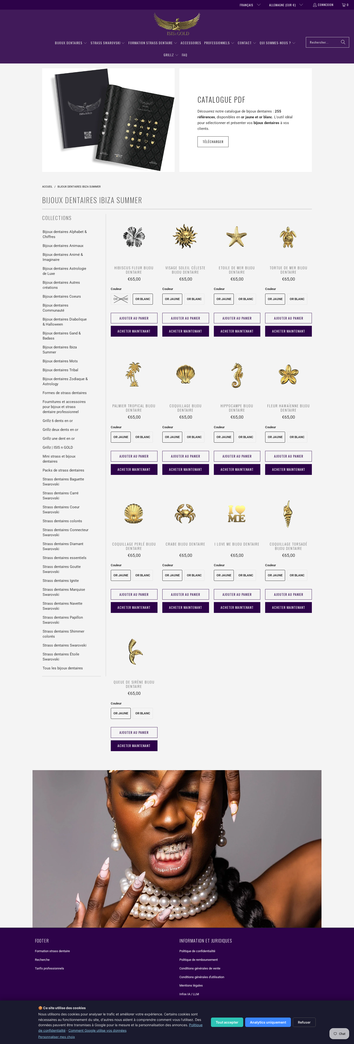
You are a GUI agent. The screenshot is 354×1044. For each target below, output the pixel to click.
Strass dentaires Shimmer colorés (63, 634)
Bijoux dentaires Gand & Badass (62, 335)
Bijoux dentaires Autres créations (61, 285)
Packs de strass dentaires (63, 470)
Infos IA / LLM (189, 994)
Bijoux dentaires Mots (60, 361)
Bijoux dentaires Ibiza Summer (60, 349)
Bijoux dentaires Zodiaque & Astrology (65, 381)
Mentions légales (191, 985)
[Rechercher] (343, 42)
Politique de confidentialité (197, 951)
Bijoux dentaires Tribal (60, 370)
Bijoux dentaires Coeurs (62, 296)
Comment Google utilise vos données (97, 1030)
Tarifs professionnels (49, 968)
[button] (71, 43)
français (247, 5)
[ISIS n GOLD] (177, 24)
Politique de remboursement (198, 960)
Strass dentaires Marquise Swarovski (64, 592)
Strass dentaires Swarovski (64, 645)
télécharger (213, 141)
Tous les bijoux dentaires (63, 668)
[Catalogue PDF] (108, 120)
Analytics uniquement (268, 1022)
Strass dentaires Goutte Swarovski (62, 569)
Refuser (304, 1022)
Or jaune (120, 299)
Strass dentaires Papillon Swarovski (63, 620)
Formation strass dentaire (52, 951)
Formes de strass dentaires (65, 393)
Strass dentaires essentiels (64, 558)
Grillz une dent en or (59, 438)
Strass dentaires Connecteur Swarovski (65, 532)
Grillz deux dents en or (60, 430)
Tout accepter (227, 1022)
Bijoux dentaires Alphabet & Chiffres (65, 234)
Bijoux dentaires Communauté (55, 308)
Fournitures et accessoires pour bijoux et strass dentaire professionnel (64, 407)
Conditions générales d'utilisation (201, 977)
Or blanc (142, 299)
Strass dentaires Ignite (61, 581)
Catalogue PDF (221, 99)
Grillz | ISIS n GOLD (58, 447)
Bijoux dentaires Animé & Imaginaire (63, 257)
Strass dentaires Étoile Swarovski (61, 656)
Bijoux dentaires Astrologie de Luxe (64, 271)
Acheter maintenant (134, 330)
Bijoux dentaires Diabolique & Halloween (65, 322)
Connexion (326, 5)
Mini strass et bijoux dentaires (59, 459)
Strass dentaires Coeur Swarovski (61, 509)
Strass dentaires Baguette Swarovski (63, 481)
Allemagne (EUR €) (283, 5)
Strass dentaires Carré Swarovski (61, 495)
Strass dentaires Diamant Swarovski (63, 546)
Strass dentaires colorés (62, 521)
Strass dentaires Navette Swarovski (62, 606)
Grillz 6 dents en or (58, 421)
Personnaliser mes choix (56, 1037)
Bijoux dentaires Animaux (63, 246)
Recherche (42, 960)
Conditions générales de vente (199, 968)
